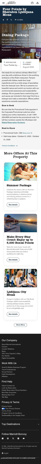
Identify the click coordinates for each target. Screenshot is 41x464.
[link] (11, 408)
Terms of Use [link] (6, 411)
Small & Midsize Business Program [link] (14, 367)
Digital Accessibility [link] (8, 358)
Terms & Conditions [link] (8, 145)
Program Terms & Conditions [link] (12, 413)
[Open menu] (3, 3)
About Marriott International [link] (11, 344)
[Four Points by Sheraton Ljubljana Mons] (3, 20)
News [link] (4, 351)
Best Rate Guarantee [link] (9, 392)
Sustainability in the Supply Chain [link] (13, 415)
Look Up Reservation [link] (9, 388)
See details (13, 205)
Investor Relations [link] (8, 349)
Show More (20, 325)
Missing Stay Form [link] (8, 395)
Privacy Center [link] (7, 406)
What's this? (26, 133)
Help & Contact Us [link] (8, 385)
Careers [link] (4, 347)
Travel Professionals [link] (9, 369)
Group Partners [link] (7, 372)
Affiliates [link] (5, 376)
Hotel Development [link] (8, 374)
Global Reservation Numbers (13, 122)
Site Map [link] (5, 397)
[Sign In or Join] (37, 3)
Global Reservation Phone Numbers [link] (14, 390)
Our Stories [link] (6, 356)
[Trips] (32, 3)
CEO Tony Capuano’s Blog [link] (11, 353)
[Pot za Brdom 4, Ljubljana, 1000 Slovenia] (7, 20)
